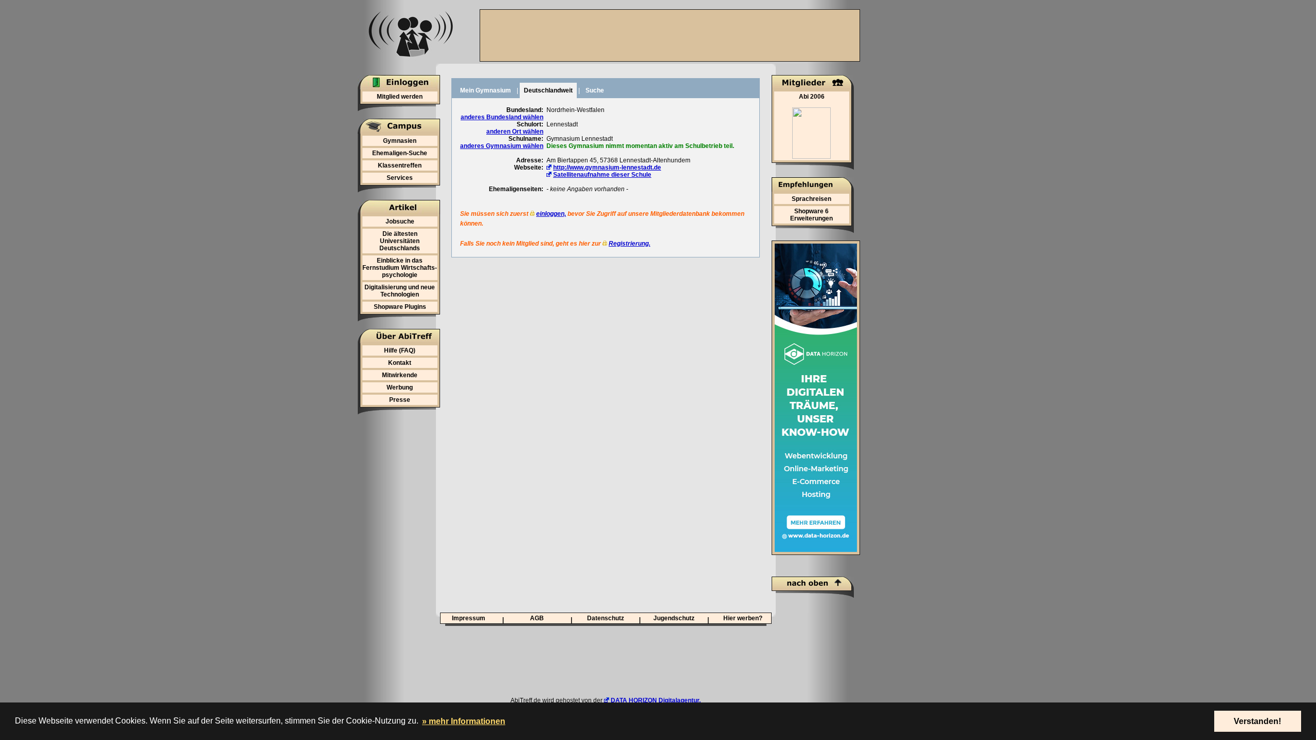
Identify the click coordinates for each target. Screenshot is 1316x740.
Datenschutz (605, 618)
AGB (537, 618)
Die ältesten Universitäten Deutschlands (399, 241)
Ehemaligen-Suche (399, 153)
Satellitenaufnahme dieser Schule (602, 174)
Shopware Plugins (400, 306)
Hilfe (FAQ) (399, 350)
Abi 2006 (812, 96)
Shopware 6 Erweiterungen (811, 215)
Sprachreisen (811, 198)
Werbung (400, 387)
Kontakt (399, 362)
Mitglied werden (400, 96)
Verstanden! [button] (1257, 721)
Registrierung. (629, 243)
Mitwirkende (399, 375)
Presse (399, 399)
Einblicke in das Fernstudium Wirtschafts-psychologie (399, 268)
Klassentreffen (400, 165)
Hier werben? (742, 618)
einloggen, (551, 213)
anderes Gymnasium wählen (501, 146)
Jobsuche (400, 221)
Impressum (468, 618)
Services (400, 177)
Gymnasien (399, 140)
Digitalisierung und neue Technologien (399, 291)
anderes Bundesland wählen (502, 117)
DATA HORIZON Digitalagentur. (656, 700)
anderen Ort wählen (514, 131)
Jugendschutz (673, 618)
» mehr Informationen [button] (463, 721)
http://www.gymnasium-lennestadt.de (607, 167)
